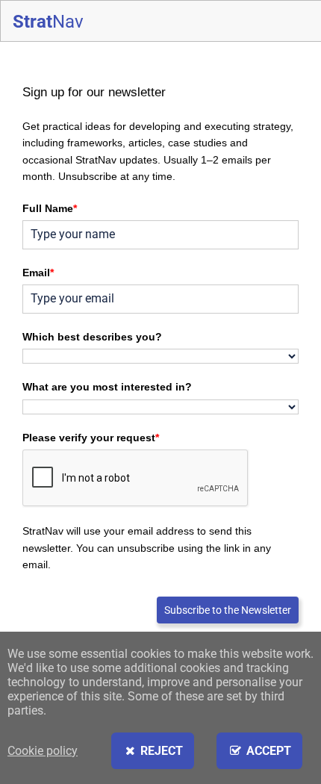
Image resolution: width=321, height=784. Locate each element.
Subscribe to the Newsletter (227, 610)
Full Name (49, 208)
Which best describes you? (92, 337)
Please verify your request (90, 438)
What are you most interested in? (107, 387)
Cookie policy (42, 751)
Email (38, 273)
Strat (48, 21)
